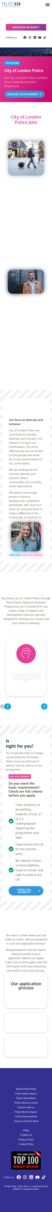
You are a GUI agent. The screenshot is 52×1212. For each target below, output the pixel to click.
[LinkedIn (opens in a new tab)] (34, 37)
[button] (7, 706)
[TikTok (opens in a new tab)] (44, 37)
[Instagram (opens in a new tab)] (29, 37)
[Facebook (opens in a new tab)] (24, 37)
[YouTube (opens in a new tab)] (39, 37)
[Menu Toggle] (47, 4)
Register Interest (26, 27)
